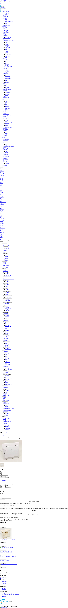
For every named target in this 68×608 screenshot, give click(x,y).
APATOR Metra (2, 171)
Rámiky (6, 392)
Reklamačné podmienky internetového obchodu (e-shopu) (9, 595)
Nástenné (6, 101)
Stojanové (6, 109)
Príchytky (6, 63)
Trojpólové (4, 394)
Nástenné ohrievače (5, 149)
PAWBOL (1, 216)
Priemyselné (6, 88)
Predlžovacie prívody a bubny (7, 295)
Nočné (6, 361)
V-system (1, 235)
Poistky (4, 83)
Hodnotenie (1, 494)
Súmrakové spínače (5, 340)
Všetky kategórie (7, 247)
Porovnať (2, 477)
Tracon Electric (2, 232)
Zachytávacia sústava (6, 400)
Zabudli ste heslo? (2, 7)
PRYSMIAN (2, 220)
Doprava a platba (4, 481)
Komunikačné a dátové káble (7, 50)
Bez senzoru (6, 372)
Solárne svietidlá (5, 30)
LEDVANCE (2, 205)
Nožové (6, 332)
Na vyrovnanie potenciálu (8, 92)
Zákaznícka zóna (4, 589)
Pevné (6, 282)
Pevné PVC (6, 49)
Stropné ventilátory (5, 159)
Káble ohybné (5, 283)
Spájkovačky (5, 259)
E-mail (1, 4)
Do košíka (5, 527)
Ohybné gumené (7, 45)
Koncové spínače (5, 73)
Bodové (6, 105)
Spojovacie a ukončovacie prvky (7, 58)
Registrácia (1, 5)
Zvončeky (4, 160)
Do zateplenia (6, 70)
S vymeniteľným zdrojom (8, 115)
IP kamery (4, 155)
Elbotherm (1, 178)
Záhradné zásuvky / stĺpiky (6, 38)
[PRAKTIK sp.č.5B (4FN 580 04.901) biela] (11, 461)
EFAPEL (1, 177)
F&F (0, 189)
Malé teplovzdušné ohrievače (7, 148)
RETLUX (1, 222)
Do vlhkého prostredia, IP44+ (7, 386)
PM (0, 217)
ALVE (1, 170)
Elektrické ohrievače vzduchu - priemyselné (8, 146)
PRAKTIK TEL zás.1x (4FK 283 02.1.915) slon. (6, 560)
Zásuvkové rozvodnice (6, 97)
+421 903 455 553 (5, 432)
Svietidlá (3, 99)
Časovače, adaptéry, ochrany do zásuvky (8, 40)
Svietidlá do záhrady (6, 34)
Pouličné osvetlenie (5, 112)
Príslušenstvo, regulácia (6, 403)
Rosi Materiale (2, 223)
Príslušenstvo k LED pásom (8, 127)
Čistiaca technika (7, 36)
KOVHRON (2, 204)
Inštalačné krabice (5, 68)
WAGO (1, 236)
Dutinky (6, 59)
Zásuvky (6, 301)
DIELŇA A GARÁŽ (4, 243)
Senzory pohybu (5, 338)
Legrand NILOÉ (5, 129)
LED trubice (6, 125)
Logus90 (4, 131)
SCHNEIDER (2, 224)
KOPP (1, 203)
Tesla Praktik (5, 134)
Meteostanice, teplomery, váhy (7, 421)
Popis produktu (4, 480)
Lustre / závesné (7, 106)
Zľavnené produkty (4, 165)
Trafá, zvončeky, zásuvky (8, 329)
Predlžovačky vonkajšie (6, 32)
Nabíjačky (6, 162)
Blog (2, 166)
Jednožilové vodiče (5, 41)
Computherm (2, 175)
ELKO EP (1, 183)
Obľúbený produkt (7, 477)
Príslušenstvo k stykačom (8, 78)
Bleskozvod (3, 137)
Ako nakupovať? (4, 583)
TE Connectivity (2, 230)
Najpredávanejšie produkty (5, 582)
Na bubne (6, 53)
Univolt (1, 234)
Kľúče (6, 255)
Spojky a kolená (7, 64)
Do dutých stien (7, 69)
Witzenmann (1, 237)
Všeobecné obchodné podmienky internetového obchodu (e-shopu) (10, 594)
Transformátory (7, 429)
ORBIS (1, 214)
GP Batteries (1, 196)
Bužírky (4, 39)
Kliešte (6, 19)
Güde (1, 198)
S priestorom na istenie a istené (9, 98)
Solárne (6, 102)
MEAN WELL (2, 209)
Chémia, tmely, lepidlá (6, 11)
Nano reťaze (6, 120)
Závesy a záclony (7, 123)
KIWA (1, 201)
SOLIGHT (1, 227)
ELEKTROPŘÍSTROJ (3, 181)
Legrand (1, 206)
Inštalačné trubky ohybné (8, 308)
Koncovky (6, 52)
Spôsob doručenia (4, 596)
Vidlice (6, 57)
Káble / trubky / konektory (6, 27)
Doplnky (4, 67)
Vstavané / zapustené (7, 110)
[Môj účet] (0, 3)
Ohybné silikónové (7, 46)
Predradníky (4, 113)
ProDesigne (1, 219)
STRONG (1, 229)
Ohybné (6, 42)
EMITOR (1, 184)
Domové (6, 86)
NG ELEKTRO (2, 212)
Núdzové (4, 365)
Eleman (1, 182)
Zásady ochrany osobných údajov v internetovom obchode (9, 593)
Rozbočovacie (7, 94)
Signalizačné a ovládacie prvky (7, 89)
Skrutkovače (6, 22)
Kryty (5, 132)
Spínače (6, 80)
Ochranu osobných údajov (7, 573)
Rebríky (4, 17)
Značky (1, 167)
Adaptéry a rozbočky (7, 56)
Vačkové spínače (5, 96)
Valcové (6, 85)
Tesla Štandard (5, 135)
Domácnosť (3, 153)
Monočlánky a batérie (7, 426)
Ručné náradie (5, 18)
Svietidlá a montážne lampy (6, 25)
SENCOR (1, 225)
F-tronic (1, 190)
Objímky (6, 383)
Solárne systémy (4, 26)
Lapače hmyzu (5, 420)
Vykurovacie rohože (5, 415)
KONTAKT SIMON (3, 202)
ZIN (0, 239)
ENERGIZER (2, 186)
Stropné (6, 103)
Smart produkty (5, 158)
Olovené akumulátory (7, 164)
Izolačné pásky (5, 15)
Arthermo (1, 172)
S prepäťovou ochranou (8, 54)
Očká (5, 60)
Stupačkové (6, 346)
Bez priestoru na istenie (8, 349)
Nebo (1, 211)
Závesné (6, 104)
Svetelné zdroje (5, 380)
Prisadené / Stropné (7, 108)
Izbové (6, 151)
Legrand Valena (5, 130)
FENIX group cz (2, 191)
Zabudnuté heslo (4, 588)
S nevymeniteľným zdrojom (8, 369)
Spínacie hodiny (5, 90)
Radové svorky (7, 93)
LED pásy (6, 124)
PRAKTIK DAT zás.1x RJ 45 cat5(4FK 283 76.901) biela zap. (8, 556)
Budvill (1, 174)
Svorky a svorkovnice (6, 91)
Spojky (6, 61)
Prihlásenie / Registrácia (5, 587)
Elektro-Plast (2, 179)
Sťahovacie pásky (5, 260)
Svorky (4, 398)
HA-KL (1, 199)
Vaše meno (1, 493)
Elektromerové (7, 87)
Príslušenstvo (6, 14)
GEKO (1, 195)
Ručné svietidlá (5, 118)
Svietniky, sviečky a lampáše (8, 122)
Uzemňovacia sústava (6, 139)
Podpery (4, 397)
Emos (1, 185)
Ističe (5, 75)
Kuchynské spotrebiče (6, 156)
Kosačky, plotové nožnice (8, 37)
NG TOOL (1, 213)
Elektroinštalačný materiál (5, 312)
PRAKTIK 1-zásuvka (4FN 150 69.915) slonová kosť (7, 524)
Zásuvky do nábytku (6, 136)
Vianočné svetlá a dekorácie (7, 374)
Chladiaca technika (5, 154)
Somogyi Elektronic (2, 228)
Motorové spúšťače (7, 76)
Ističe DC (4, 263)
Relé (5, 79)
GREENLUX (2, 197)
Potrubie (4, 142)
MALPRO (1, 208)
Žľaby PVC (6, 65)
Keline (1, 200)
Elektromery (6, 74)
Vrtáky (6, 23)
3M (0, 168)
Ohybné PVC (6, 286)
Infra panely (4, 147)
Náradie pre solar (5, 28)
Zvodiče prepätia (5, 31)
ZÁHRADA (3, 268)
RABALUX (1, 221)
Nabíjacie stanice (7, 13)
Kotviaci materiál (5, 16)
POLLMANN (2, 218)
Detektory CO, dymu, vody (6, 418)
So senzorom (6, 117)
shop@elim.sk (4, 577)
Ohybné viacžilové (7, 47)
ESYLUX (1, 187)
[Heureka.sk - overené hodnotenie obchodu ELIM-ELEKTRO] (7, 603)
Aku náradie (5, 10)
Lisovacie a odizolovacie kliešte (9, 21)
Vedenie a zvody (5, 140)
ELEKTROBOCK (2, 180)
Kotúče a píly (6, 20)
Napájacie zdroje (7, 163)
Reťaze (6, 121)
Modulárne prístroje (6, 321)
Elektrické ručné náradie (6, 12)
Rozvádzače (4, 29)
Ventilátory (4, 143)
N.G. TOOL (1, 210)
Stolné (6, 363)
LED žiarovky (7, 126)
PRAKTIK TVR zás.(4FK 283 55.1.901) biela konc (6, 543)
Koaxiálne (6, 51)
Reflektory (4, 116)
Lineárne (4, 111)
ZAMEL (1, 238)
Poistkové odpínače (7, 77)
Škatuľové (6, 95)
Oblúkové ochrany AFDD (8, 324)
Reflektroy (4, 33)
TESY (1, 231)
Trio (0, 233)
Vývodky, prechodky (7, 310)
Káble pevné (5, 288)
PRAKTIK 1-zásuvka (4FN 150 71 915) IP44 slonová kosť (7, 539)
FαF (0, 194)
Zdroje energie (5, 161)
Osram (1, 215)
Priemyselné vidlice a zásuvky (7, 55)
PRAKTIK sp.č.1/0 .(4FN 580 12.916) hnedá (6, 552)
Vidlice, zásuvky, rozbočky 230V (7, 66)
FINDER (1, 192)
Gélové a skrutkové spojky (8, 304)
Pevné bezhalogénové (7, 48)
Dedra (1, 176)
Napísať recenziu (3, 499)
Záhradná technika (5, 35)
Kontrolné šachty (7, 71)
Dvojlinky (6, 44)
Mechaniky (6, 133)
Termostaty (4, 150)
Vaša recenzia (2, 498)
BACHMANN (2, 173)
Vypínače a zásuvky (4, 128)
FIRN (1, 193)
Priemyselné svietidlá (6, 114)
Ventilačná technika (4, 141)
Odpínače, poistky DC (6, 265)
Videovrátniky (5, 423)
